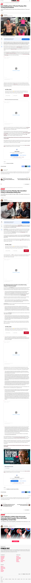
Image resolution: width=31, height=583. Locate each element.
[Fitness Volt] (15, 1)
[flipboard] (29, 574)
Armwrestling (3, 560)
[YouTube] (23, 574)
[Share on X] (2, 43)
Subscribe (26, 95)
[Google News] (24, 574)
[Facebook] (21, 574)
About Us (2, 566)
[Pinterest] (26, 574)
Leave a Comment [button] (27, 184)
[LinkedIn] (28, 574)
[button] (1, 0)
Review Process (3, 568)
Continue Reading (15, 541)
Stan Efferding (20, 225)
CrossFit (2, 559)
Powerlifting (2, 557)
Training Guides (18, 557)
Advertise (2, 571)
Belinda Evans (5, 199)
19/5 (12, 254)
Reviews (17, 560)
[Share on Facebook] (2, 41)
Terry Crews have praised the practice (19, 437)
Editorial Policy (3, 567)
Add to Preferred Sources (25, 39)
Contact (2, 569)
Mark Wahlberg (11, 163)
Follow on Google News (23, 155)
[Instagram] (25, 574)
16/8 (20, 240)
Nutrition (17, 559)
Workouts (17, 556)
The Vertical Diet (22, 232)
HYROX (2, 561)
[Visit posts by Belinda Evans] (2, 170)
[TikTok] (27, 574)
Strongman (2, 558)
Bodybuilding (3, 556)
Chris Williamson (18, 226)
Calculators (17, 561)
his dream (5, 134)
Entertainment (8, 163)
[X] (22, 574)
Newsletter (2, 570)
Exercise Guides (18, 558)
